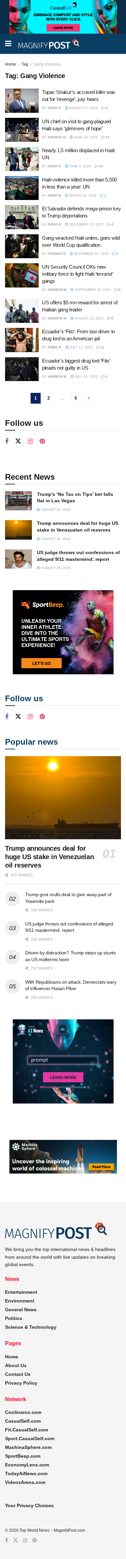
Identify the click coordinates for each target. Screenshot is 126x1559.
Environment (19, 1300)
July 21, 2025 (81, 347)
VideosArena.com (25, 1482)
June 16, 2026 (85, 137)
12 (107, 137)
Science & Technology (30, 1327)
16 (100, 166)
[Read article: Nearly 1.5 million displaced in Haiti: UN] (22, 159)
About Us (16, 1365)
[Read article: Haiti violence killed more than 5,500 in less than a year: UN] (22, 188)
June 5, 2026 (79, 166)
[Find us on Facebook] (6, 441)
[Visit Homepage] (49, 44)
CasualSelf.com (23, 1421)
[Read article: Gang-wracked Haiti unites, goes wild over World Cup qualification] (22, 246)
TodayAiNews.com (26, 1473)
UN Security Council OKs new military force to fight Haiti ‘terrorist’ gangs (77, 274)
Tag (25, 64)
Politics (13, 1318)
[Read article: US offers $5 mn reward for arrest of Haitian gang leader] (22, 311)
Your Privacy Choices (29, 1505)
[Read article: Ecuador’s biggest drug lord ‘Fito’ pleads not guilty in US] (22, 369)
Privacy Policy (21, 1383)
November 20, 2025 (91, 254)
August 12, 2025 (88, 318)
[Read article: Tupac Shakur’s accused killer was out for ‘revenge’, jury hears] (22, 101)
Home (10, 64)
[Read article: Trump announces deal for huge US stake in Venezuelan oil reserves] (18, 529)
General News (21, 1309)
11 (101, 347)
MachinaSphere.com (28, 1447)
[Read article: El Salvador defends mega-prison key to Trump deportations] (22, 217)
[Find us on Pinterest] (42, 441)
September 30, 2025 (92, 290)
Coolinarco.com (23, 1412)
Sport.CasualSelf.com (29, 1438)
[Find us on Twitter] (18, 441)
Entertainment (21, 1292)
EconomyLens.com (27, 1464)
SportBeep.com (22, 1456)
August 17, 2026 (83, 108)
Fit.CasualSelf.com (26, 1429)
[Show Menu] (8, 44)
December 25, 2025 (85, 224)
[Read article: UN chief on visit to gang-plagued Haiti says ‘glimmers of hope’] (22, 130)
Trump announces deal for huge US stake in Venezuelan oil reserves (49, 857)
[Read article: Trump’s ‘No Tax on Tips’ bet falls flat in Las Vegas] (18, 500)
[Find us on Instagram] (30, 441)
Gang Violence (47, 64)
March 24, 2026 (82, 195)
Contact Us (18, 1374)
